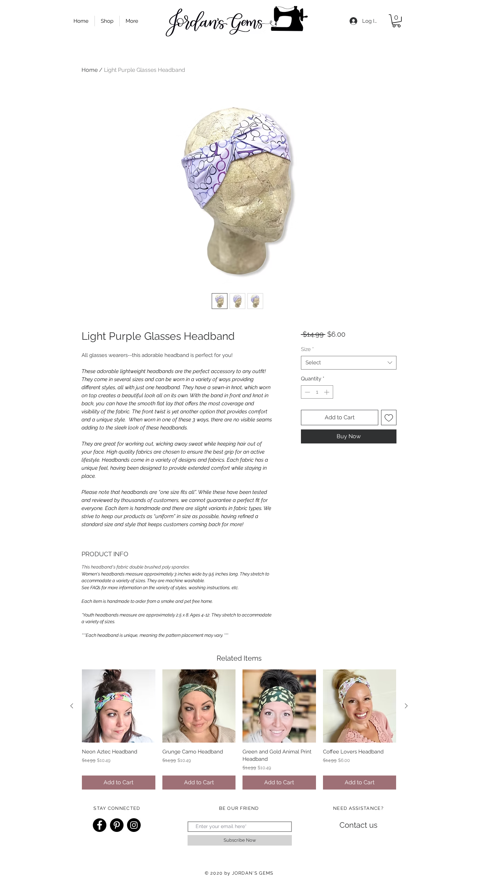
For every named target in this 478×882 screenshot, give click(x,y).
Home (90, 70)
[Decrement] (306, 392)
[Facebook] (99, 825)
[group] (239, 729)
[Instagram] (134, 825)
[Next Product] (406, 706)
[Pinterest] (117, 825)
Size (307, 349)
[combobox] (348, 363)
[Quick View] (118, 706)
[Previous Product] (72, 706)
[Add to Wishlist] (388, 417)
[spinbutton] (317, 392)
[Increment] (327, 392)
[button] (396, 20)
